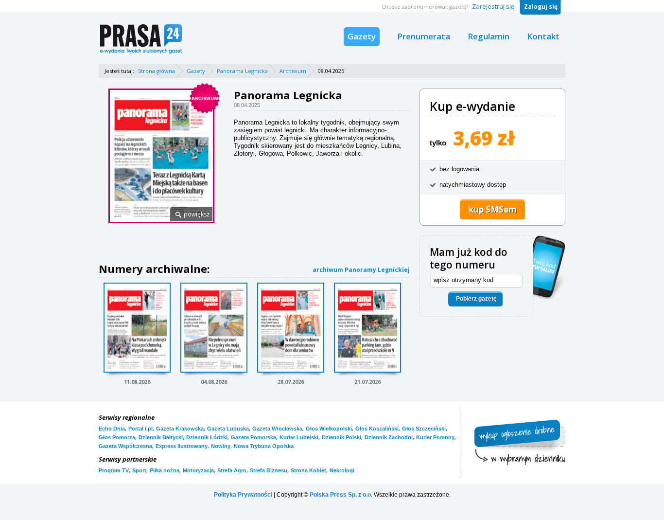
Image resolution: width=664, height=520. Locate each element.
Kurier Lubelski (299, 437)
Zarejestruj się (493, 6)
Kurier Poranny (435, 437)
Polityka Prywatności (243, 494)
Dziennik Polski (341, 437)
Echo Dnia (112, 428)
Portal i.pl (140, 428)
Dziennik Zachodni (389, 437)
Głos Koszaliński (377, 428)
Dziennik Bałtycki (161, 437)
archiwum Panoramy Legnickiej (361, 270)
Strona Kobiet (308, 470)
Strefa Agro (231, 470)
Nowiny (220, 446)
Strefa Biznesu (268, 470)
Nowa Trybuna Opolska (264, 446)
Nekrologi (342, 470)
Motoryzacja (198, 470)
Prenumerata (423, 36)
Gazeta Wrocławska (277, 428)
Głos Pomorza (117, 437)
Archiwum (293, 70)
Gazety (362, 36)
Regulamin (488, 36)
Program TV (114, 470)
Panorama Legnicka (242, 70)
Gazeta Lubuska (228, 428)
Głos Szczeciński (424, 428)
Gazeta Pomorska (253, 437)
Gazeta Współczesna (125, 446)
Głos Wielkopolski (329, 428)
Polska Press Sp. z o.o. (341, 494)
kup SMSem (493, 209)
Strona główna (156, 70)
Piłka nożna (164, 470)
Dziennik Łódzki (206, 437)
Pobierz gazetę (476, 298)
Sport (139, 470)
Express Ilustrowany (182, 446)
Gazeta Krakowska (180, 428)
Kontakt (543, 36)
